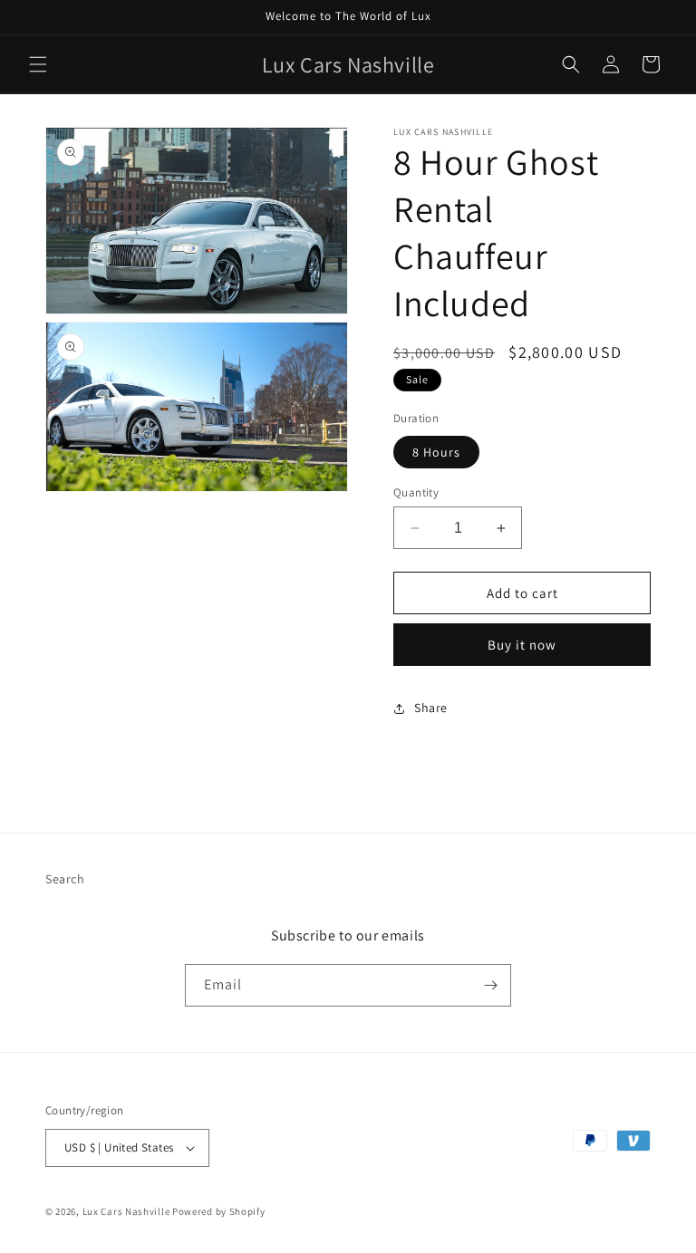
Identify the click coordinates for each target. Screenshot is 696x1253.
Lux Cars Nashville (126, 1211)
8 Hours (436, 452)
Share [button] (431, 707)
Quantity (416, 492)
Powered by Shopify (219, 1211)
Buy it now (522, 644)
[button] (38, 64)
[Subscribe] (490, 985)
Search (65, 879)
